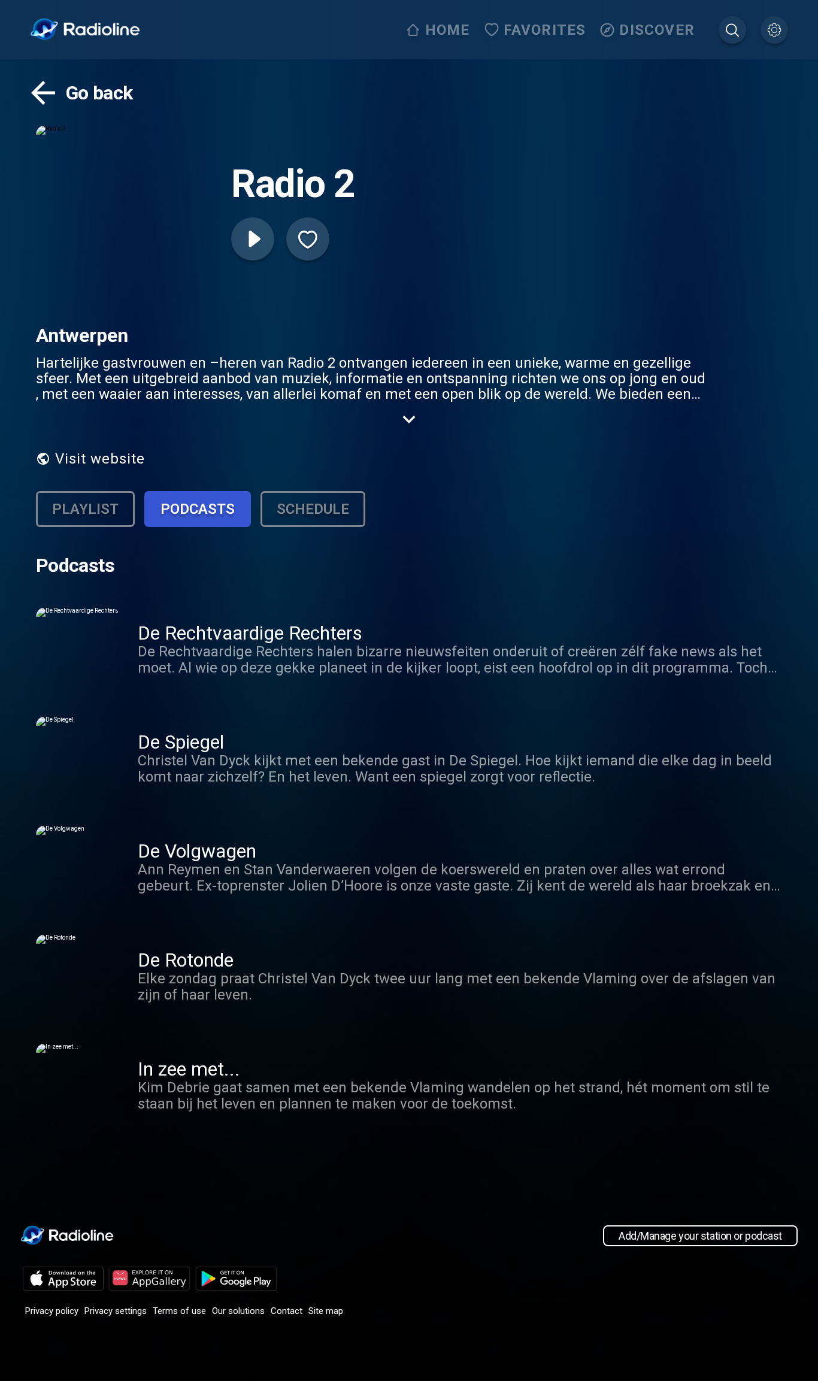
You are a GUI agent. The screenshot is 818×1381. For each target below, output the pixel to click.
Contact (286, 1311)
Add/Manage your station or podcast (700, 1235)
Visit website (100, 458)
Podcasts (197, 509)
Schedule (313, 509)
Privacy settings (115, 1311)
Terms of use (179, 1311)
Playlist (85, 509)
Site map (325, 1311)
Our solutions (238, 1311)
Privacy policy (51, 1311)
